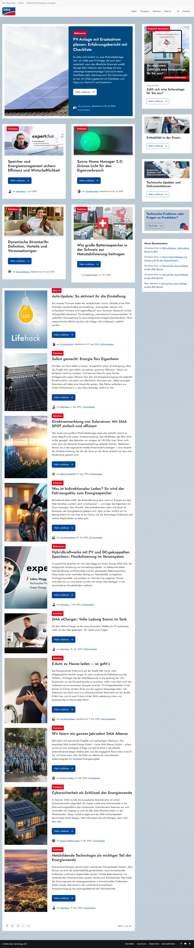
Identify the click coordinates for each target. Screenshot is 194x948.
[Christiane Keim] (79, 191)
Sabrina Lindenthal (67, 474)
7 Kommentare (99, 840)
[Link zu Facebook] (181, 943)
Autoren (21, 3)
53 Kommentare (90, 649)
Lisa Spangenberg (67, 537)
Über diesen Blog (8, 3)
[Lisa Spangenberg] (53, 537)
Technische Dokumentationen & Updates (41, 3)
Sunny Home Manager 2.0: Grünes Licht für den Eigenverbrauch (165, 258)
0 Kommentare (84, 109)
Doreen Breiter (91, 274)
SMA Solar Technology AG (15, 943)
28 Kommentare (107, 344)
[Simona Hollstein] (53, 778)
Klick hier (153, 225)
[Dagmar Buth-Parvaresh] (53, 840)
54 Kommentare (95, 537)
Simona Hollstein (67, 778)
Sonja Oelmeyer (22, 271)
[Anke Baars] (75, 108)
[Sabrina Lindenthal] (53, 474)
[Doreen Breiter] (79, 275)
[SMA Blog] (10, 11)
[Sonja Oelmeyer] (9, 271)
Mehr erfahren (83, 92)
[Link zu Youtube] (185, 943)
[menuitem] (8, 3)
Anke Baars (86, 106)
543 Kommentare (108, 719)
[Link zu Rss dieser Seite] (189, 943)
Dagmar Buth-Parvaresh (70, 840)
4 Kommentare (96, 474)
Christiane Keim (92, 191)
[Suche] (178, 11)
